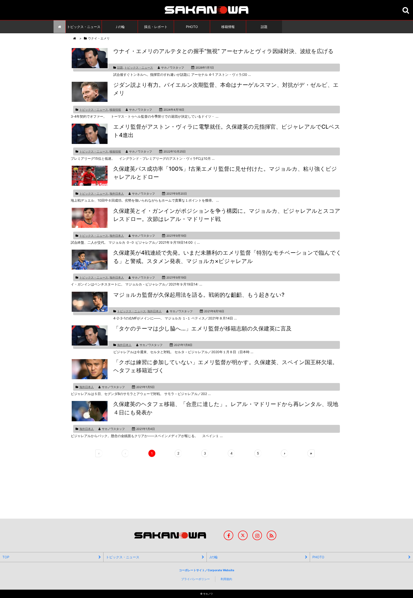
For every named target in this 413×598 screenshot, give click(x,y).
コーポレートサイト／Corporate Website (206, 570)
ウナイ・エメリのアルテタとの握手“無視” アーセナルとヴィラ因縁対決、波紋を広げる (223, 51)
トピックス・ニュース (138, 67)
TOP (5, 557)
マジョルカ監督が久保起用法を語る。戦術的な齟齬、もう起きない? (198, 294)
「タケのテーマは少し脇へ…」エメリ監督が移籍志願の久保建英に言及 (202, 328)
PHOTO (318, 557)
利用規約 (226, 579)
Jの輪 (213, 557)
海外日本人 (116, 193)
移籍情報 (115, 109)
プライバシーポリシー (195, 579)
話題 (120, 67)
